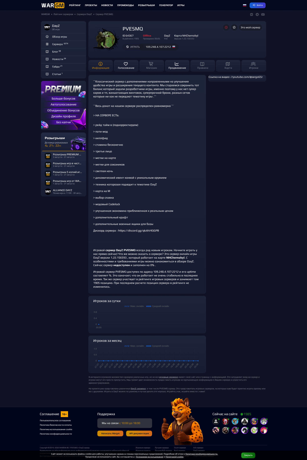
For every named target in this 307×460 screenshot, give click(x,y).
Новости (107, 5)
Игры (180, 5)
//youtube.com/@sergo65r (247, 76)
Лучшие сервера (162, 447)
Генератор (166, 5)
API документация (139, 433)
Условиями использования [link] (149, 456)
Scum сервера (180, 447)
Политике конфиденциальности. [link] (201, 454)
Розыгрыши (146, 5)
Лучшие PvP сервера (163, 450)
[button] (244, 5)
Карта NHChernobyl (186, 35)
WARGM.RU (64, 447)
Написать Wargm (110, 433)
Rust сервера (179, 450)
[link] (138, 388)
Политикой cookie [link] (174, 456)
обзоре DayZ (185, 261)
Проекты (91, 5)
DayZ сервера (198, 450)
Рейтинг (75, 5)
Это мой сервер (250, 27)
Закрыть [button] (248, 455)
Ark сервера (198, 447)
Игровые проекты (143, 450)
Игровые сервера (143, 447)
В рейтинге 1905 (131, 38)
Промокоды (125, 5)
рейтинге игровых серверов (157, 279)
